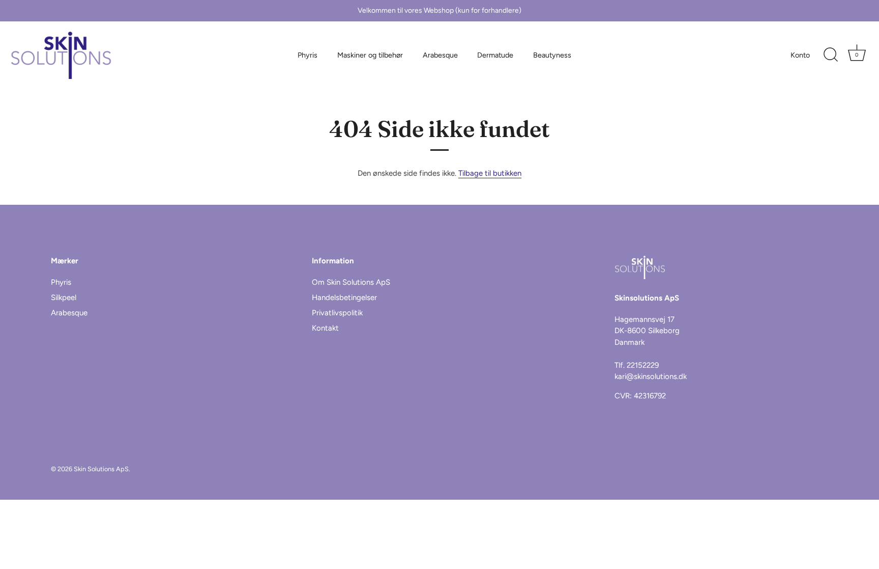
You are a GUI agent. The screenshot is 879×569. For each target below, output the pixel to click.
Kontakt (325, 328)
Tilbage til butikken (489, 173)
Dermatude (495, 55)
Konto (800, 55)
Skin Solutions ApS (101, 469)
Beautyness (552, 55)
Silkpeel (63, 297)
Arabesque (440, 55)
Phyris (307, 55)
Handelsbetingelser (344, 297)
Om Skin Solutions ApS (351, 282)
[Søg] (830, 55)
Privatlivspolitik (337, 312)
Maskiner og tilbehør (370, 55)
